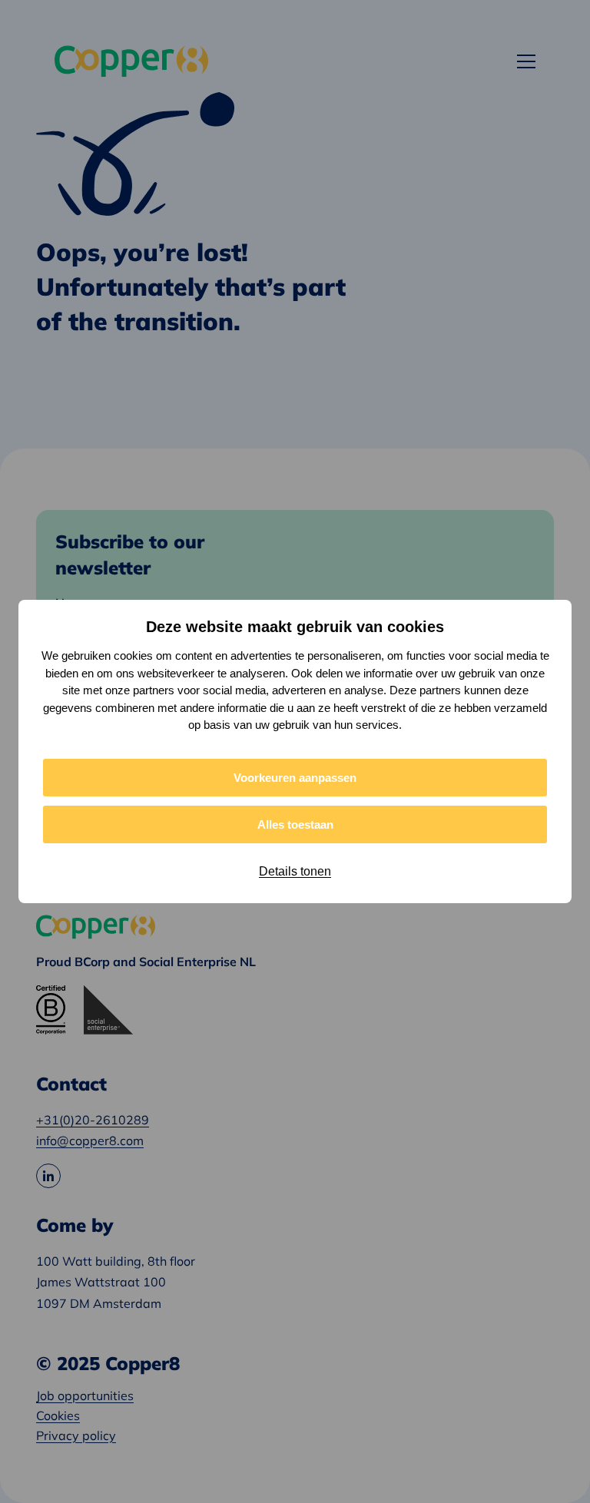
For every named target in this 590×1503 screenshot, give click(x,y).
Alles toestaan (295, 824)
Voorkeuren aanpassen (295, 777)
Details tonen (295, 871)
